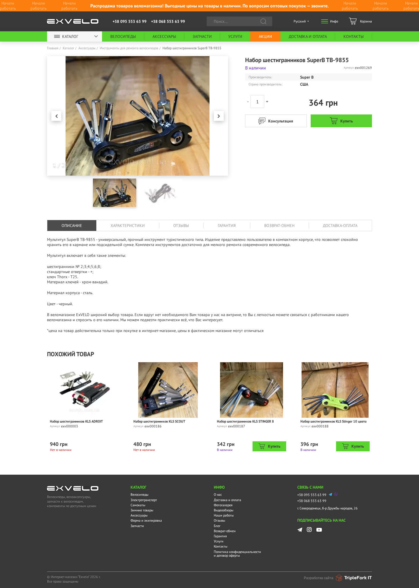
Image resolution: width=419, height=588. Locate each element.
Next (219, 116)
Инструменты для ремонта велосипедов (129, 48)
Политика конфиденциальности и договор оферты (237, 554)
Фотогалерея (223, 505)
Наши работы (224, 515)
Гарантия (220, 536)
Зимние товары (142, 510)
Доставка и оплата (308, 36)
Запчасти (202, 36)
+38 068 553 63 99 (168, 21)
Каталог (70, 36)
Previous (56, 116)
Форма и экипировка (146, 520)
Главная (52, 48)
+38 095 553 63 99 (130, 21)
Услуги (235, 36)
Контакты (353, 36)
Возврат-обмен (224, 531)
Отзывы (219, 520)
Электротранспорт (144, 500)
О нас (218, 494)
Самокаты (138, 505)
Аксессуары (164, 36)
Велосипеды (123, 36)
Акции (265, 36)
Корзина (366, 21)
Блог (217, 526)
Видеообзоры (223, 510)
